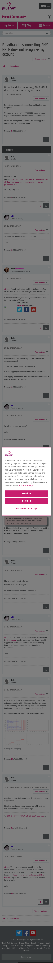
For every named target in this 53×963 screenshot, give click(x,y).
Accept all (26, 493)
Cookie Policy (26, 485)
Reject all (26, 501)
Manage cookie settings (26, 509)
